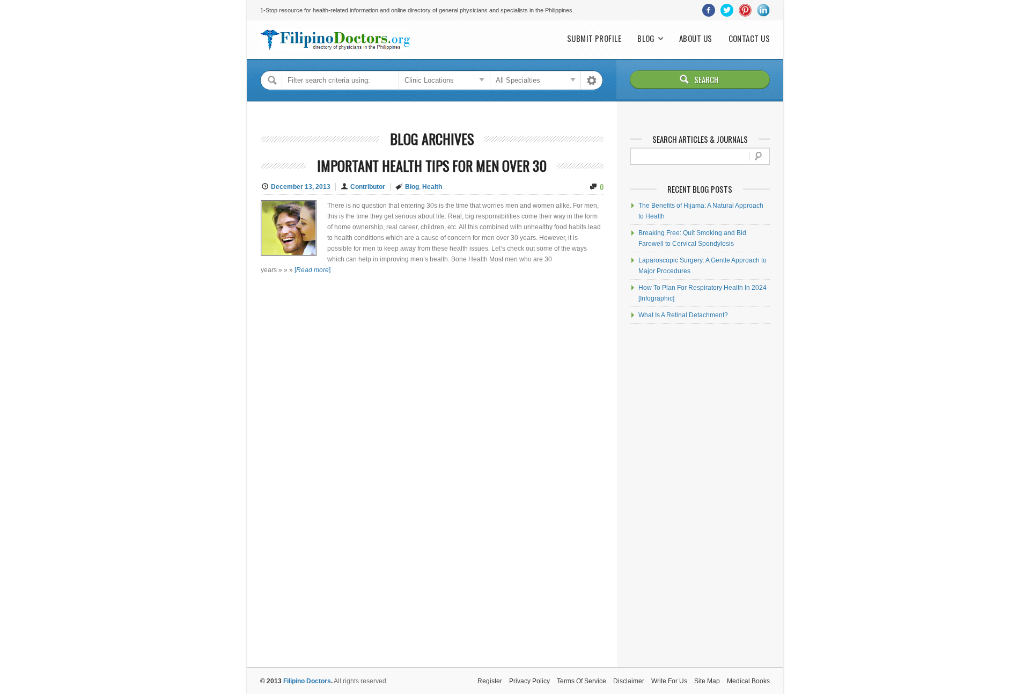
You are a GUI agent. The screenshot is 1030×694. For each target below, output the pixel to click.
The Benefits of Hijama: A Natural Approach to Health (700, 211)
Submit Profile (594, 38)
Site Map (707, 681)
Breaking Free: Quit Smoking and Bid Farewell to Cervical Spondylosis (692, 238)
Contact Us (749, 38)
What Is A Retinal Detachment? (683, 315)
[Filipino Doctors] (335, 40)
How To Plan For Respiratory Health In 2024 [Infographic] (702, 293)
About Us (695, 38)
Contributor (367, 187)
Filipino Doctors (307, 681)
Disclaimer (628, 681)
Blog (646, 38)
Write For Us (669, 681)
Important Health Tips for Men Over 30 (432, 165)
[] (312, 270)
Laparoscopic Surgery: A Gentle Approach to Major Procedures (702, 266)
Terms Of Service (581, 681)
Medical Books (748, 681)
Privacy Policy (529, 681)
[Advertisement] (700, 495)
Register (489, 681)
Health (432, 187)
